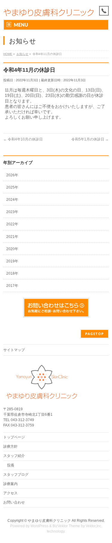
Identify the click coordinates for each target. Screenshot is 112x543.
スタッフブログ (15, 474)
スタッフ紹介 (14, 456)
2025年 (12, 187)
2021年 (12, 237)
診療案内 (10, 484)
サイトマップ (14, 350)
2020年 (12, 249)
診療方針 (10, 446)
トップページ (14, 437)
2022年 (12, 224)
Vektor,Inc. (94, 526)
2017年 (12, 286)
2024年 (12, 200)
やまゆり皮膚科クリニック (49, 520)
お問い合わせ (14, 502)
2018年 (12, 273)
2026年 (12, 175)
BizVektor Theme (66, 526)
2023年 (12, 212)
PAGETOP (94, 334)
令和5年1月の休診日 (90, 139)
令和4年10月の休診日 (23, 139)
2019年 (12, 261)
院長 (10, 465)
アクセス (10, 493)
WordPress (39, 526)
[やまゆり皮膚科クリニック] (48, 10)
